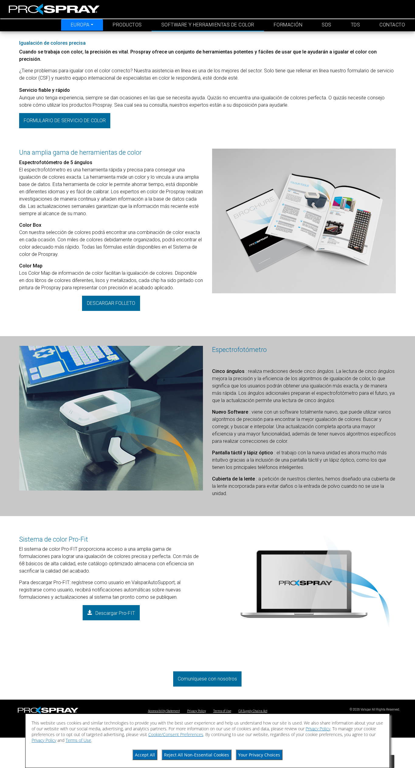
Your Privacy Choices (259, 755)
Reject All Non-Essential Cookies (196, 755)
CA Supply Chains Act (252, 711)
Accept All (145, 755)
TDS (355, 25)
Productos (127, 25)
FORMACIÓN (288, 25)
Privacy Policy (196, 711)
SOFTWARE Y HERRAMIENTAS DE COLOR (207, 25)
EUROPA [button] (80, 25)
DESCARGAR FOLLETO (111, 303)
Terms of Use (222, 711)
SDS (326, 25)
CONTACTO (392, 25)
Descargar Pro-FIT (114, 613)
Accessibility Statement (164, 711)
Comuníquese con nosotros (207, 679)
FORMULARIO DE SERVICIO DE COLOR (65, 120)
